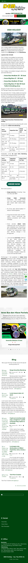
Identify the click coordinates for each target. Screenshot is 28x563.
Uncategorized (13, 398)
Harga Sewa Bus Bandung (18, 370)
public (11, 426)
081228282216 (16, 13)
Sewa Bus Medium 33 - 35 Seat (15, 75)
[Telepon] (26, 280)
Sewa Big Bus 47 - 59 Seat (13, 78)
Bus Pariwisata (5, 526)
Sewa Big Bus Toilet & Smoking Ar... (14, 340)
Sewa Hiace (4, 524)
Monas (11, 274)
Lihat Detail (15, 330)
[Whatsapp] (26, 277)
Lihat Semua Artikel (21, 485)
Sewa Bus (12, 373)
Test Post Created (15, 474)
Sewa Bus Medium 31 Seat (13, 81)
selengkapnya (17, 388)
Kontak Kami (21, 16)
